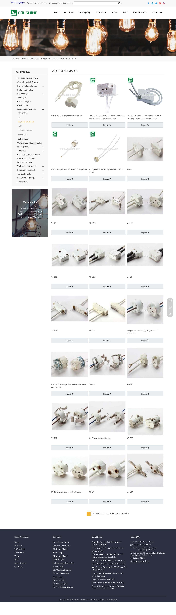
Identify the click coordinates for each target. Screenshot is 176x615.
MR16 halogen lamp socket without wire (67, 492)
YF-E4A (130, 492)
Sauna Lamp (57, 553)
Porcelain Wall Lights (61, 573)
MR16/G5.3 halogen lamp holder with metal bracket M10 (68, 386)
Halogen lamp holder (49, 59)
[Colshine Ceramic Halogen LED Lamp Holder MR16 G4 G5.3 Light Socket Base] (107, 95)
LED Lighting (19, 549)
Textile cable (22, 139)
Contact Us (18, 567)
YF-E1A (54, 223)
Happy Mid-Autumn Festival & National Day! (108, 564)
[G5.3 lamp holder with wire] (107, 417)
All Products (33, 59)
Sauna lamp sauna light (27, 78)
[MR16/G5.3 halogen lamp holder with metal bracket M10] (69, 364)
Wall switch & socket (26, 166)
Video (16, 556)
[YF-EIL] (145, 256)
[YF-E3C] (107, 364)
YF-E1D (130, 223)
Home (23, 59)
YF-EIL (129, 277)
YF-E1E (54, 277)
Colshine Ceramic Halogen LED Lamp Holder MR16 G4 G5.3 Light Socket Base (107, 117)
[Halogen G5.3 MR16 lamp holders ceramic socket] (107, 148)
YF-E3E (54, 438)
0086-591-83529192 (38, 3)
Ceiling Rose (57, 577)
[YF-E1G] (107, 256)
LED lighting (22, 147)
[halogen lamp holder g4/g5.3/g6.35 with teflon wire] (145, 310)
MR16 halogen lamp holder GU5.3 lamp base (69, 169)
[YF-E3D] (145, 364)
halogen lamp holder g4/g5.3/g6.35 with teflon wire (142, 332)
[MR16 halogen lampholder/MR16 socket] (69, 95)
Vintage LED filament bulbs (29, 143)
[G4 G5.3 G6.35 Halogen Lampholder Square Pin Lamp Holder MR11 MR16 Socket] (145, 95)
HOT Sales (18, 546)
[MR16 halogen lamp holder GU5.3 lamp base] (69, 148)
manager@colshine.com (61, 3)
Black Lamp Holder (60, 549)
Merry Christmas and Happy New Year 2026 (108, 560)
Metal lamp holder (25, 90)
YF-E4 (91, 492)
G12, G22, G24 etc (25, 130)
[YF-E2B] (107, 310)
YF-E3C (92, 384)
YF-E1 (129, 169)
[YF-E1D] (145, 202)
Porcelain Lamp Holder (61, 546)
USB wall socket (24, 162)
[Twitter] (156, 3)
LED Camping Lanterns (62, 570)
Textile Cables (58, 567)
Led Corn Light (59, 580)
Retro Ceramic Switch (61, 542)
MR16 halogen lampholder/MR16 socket (67, 116)
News (16, 560)
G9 (19, 117)
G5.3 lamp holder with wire (100, 438)
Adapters (21, 151)
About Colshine (20, 563)
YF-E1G (92, 277)
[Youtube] (160, 3)
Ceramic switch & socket (28, 82)
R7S (19, 126)
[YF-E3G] (145, 422)
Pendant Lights (58, 560)
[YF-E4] (107, 471)
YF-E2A (54, 331)
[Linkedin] (153, 3)
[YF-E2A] (69, 310)
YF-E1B (92, 223)
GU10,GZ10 (22, 113)
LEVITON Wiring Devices (63, 587)
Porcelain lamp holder (27, 86)
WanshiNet (113, 599)
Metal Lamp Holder (60, 556)
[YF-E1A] (69, 202)
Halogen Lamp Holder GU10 (63, 563)
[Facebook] (149, 3)
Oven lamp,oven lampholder (30, 155)
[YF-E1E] (69, 256)
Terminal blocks (24, 174)
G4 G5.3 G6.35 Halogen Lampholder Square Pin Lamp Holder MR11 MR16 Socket (144, 117)
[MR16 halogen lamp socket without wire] (69, 471)
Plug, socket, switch (26, 170)
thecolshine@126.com (146, 550)
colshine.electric (144, 561)
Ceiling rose (22, 105)
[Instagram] (163, 3)
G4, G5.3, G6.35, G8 (68, 59)
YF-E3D (130, 384)
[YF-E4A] (145, 471)
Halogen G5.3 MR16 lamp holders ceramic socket (106, 171)
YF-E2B (92, 331)
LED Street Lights (60, 584)
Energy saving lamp (26, 178)
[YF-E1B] (107, 202)
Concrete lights (24, 102)
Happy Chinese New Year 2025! (103, 579)
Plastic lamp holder (26, 158)
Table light (21, 98)
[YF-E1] (145, 148)
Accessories (22, 135)
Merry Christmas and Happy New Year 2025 (108, 583)
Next (98, 514)
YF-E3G (130, 438)
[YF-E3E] (69, 417)
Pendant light (23, 94)
